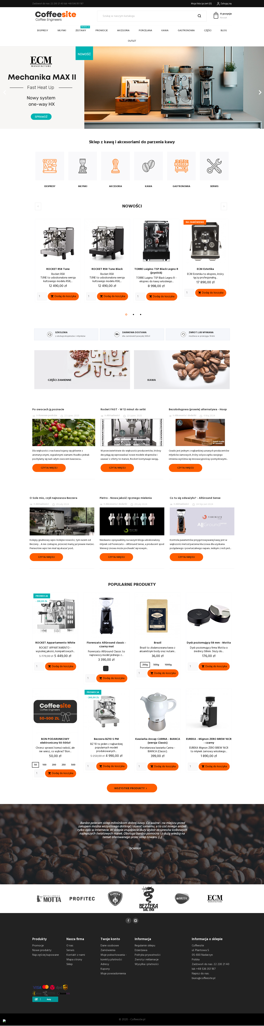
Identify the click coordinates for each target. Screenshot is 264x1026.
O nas (69, 945)
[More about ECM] (148, 898)
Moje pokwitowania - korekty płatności (114, 957)
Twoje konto (110, 939)
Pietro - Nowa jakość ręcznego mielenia (126, 498)
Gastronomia (186, 31)
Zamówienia (108, 950)
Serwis (70, 950)
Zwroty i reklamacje (147, 959)
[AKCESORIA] (115, 166)
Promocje (38, 945)
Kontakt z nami (75, 955)
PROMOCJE (102, 31)
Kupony (105, 969)
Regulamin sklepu (145, 945)
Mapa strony (74, 959)
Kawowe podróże (48, 415)
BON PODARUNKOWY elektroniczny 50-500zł (55, 741)
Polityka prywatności (147, 955)
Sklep (69, 964)
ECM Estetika (156, 269)
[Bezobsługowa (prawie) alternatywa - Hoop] (200, 432)
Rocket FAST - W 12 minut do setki (123, 409)
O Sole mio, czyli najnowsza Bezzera (53, 498)
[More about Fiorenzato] (181, 898)
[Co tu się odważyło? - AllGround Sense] (202, 521)
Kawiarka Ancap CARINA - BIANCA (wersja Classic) (157, 741)
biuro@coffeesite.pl (203, 978)
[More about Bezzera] (82, 898)
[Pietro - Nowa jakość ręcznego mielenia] (132, 521)
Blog (224, 31)
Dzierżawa (141, 950)
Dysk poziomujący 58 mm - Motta (209, 642)
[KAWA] (148, 166)
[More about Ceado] (215, 898)
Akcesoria (123, 31)
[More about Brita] (115, 898)
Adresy (105, 964)
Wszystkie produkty (131, 788)
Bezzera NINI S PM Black (205, 269)
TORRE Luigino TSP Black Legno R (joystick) (107, 271)
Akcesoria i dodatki (185, 415)
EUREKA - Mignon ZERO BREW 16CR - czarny (208, 741)
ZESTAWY (82, 29)
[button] (20, 90)
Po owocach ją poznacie (48, 409)
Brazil (157, 642)
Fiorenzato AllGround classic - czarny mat (106, 644)
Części (207, 31)
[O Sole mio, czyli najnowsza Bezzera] (62, 521)
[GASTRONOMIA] (181, 166)
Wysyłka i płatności (147, 964)
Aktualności (113, 415)
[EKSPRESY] (49, 166)
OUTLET (132, 41)
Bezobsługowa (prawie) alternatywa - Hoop (198, 409)
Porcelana (145, 31)
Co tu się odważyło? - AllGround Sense (195, 498)
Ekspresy (42, 31)
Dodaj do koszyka (63, 296)
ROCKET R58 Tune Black (58, 269)
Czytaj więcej (49, 468)
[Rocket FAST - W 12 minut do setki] (132, 432)
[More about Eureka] (49, 898)
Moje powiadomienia (113, 973)
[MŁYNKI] (82, 166)
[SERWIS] (214, 166)
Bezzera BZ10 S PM (106, 739)
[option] (132, 87)
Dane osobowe (110, 945)
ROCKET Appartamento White (55, 642)
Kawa (164, 31)
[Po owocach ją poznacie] (63, 432)
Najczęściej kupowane (45, 955)
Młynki (61, 31)
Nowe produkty (41, 950)
